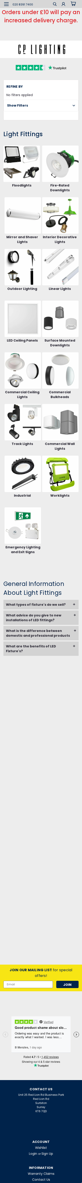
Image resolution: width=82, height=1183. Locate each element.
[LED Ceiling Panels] (23, 319)
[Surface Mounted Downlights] (60, 319)
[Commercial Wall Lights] (60, 422)
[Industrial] (23, 474)
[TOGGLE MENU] (6, 4)
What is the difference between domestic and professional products (38, 633)
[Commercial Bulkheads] (60, 370)
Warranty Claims (41, 1173)
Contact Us (41, 1179)
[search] (54, 5)
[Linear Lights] (60, 267)
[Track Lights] (23, 422)
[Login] (63, 5)
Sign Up (47, 1153)
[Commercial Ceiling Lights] (23, 370)
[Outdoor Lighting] (23, 267)
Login (33, 1153)
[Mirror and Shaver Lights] (23, 215)
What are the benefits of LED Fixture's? (31, 648)
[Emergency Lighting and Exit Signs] (23, 525)
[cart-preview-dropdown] (73, 4)
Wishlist (41, 1147)
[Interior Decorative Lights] (60, 215)
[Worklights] (60, 474)
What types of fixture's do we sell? (36, 604)
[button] (41, 105)
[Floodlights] (21, 164)
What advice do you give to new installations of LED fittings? (33, 617)
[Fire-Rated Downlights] (60, 164)
